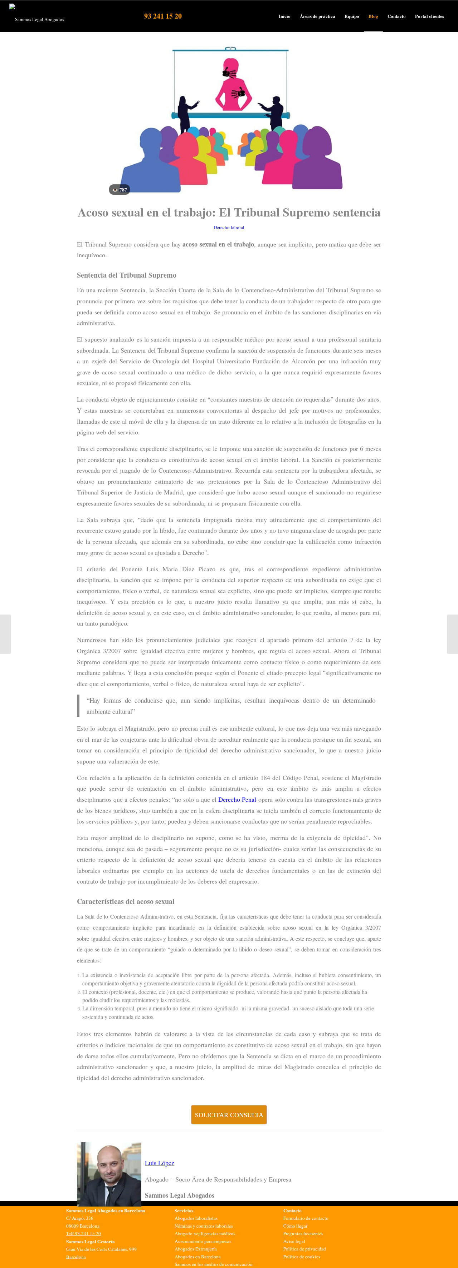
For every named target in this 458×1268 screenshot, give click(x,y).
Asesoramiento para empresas (203, 1241)
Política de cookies (301, 1256)
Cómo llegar (295, 1226)
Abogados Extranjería (196, 1248)
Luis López (159, 1162)
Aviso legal (294, 1241)
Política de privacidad (304, 1248)
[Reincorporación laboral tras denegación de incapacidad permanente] (5, 634)
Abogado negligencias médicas (205, 1233)
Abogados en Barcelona (198, 1256)
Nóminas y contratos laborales (204, 1226)
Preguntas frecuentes (303, 1233)
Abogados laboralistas (196, 1218)
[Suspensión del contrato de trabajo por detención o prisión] (452, 634)
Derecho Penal (237, 799)
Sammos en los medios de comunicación (214, 1264)
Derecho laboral (229, 227)
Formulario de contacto (305, 1218)
